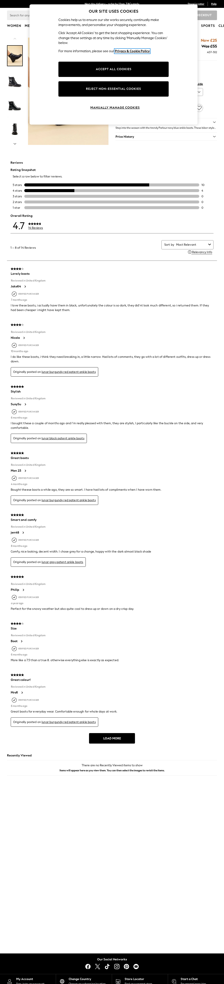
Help (214, 3)
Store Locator (196, 3)
